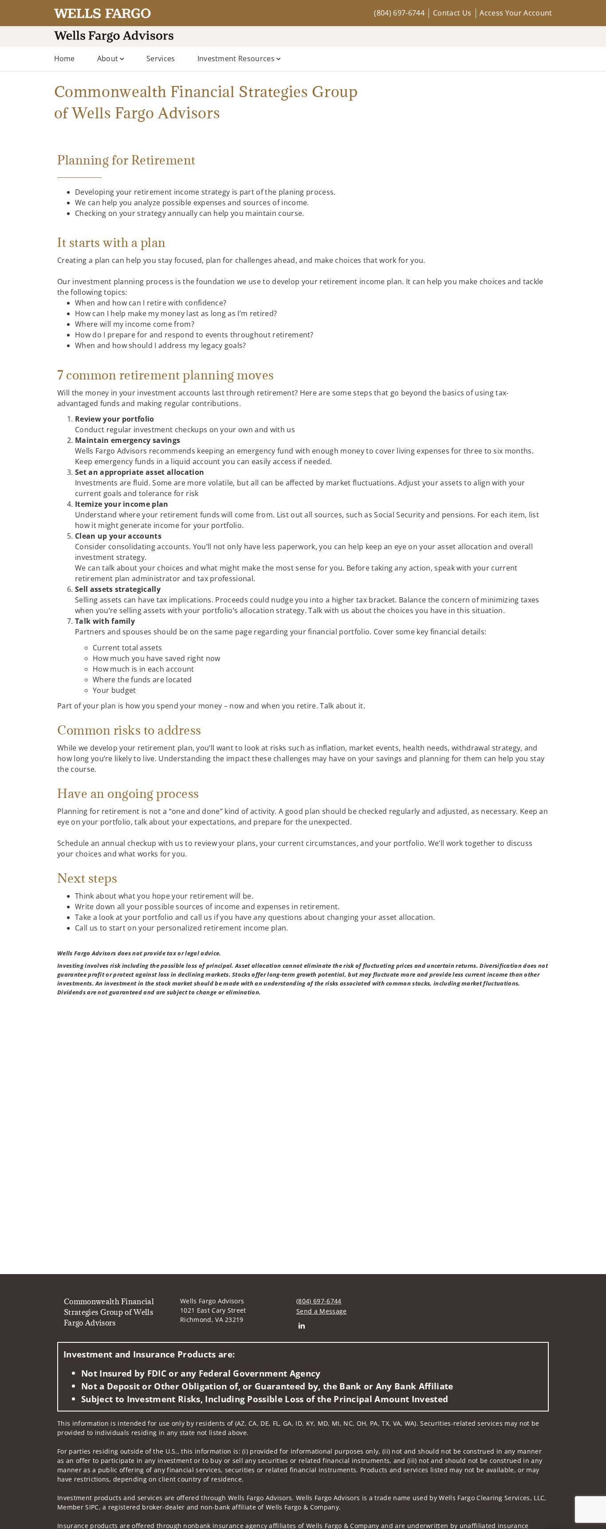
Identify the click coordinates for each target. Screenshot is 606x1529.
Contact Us (452, 13)
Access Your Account (516, 13)
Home (64, 58)
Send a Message (321, 1311)
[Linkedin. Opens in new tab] (301, 1325)
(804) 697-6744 (399, 13)
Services (160, 58)
